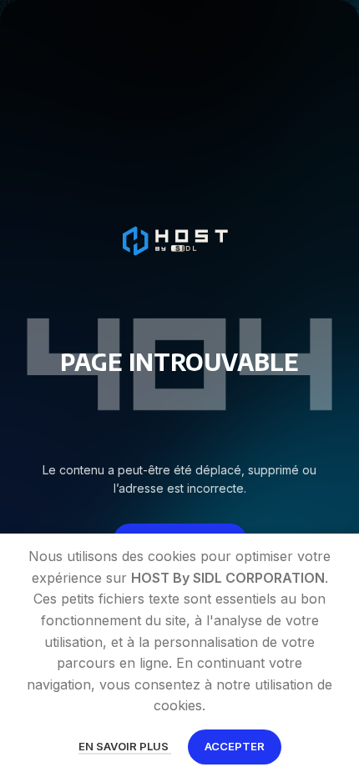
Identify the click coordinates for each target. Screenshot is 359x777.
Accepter (235, 746)
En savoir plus (124, 746)
